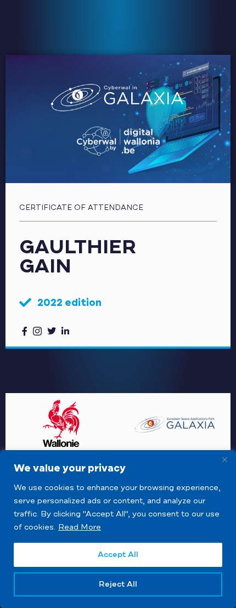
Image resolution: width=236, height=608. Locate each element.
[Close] (224, 459)
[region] (118, 529)
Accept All (118, 555)
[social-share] (24, 330)
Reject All (118, 584)
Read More (79, 527)
